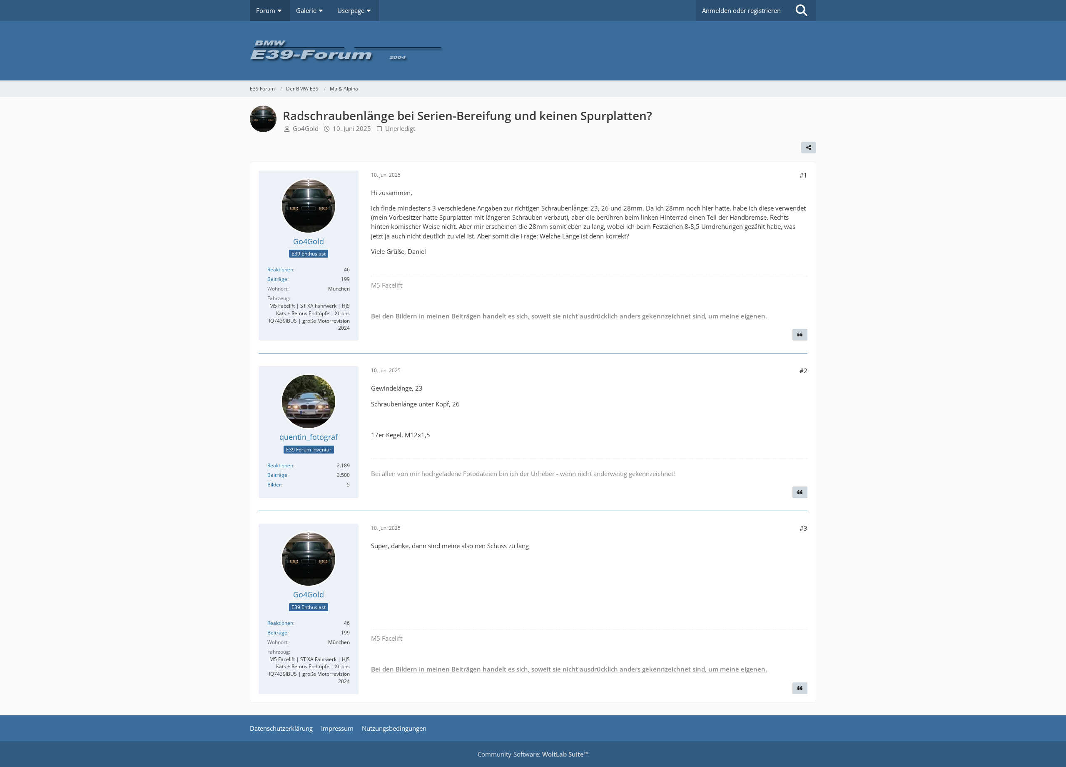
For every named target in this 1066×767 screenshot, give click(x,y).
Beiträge (277, 279)
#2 (803, 370)
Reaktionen (280, 269)
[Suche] (801, 10)
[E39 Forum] (533, 50)
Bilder (274, 484)
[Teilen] (808, 147)
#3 (803, 528)
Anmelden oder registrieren (741, 10)
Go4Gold (306, 128)
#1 (803, 175)
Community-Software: (533, 754)
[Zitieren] (799, 335)
